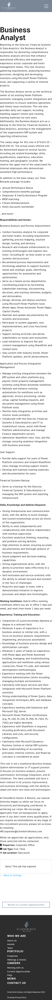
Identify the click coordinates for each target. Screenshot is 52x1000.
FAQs (9, 975)
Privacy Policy (20, 997)
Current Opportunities (18, 971)
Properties (12, 956)
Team (10, 948)
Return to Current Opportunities (26, 904)
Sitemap (11, 997)
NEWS (11, 978)
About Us (12, 940)
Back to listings (13, 875)
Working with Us (15, 967)
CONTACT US (16, 982)
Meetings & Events (16, 959)
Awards (10, 944)
